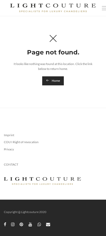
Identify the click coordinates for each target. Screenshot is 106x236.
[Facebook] (5, 224)
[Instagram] (13, 224)
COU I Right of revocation (21, 142)
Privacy (9, 149)
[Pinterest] (22, 224)
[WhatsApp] (39, 224)
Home (55, 81)
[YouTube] (31, 224)
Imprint (9, 135)
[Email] (48, 224)
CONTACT (11, 164)
